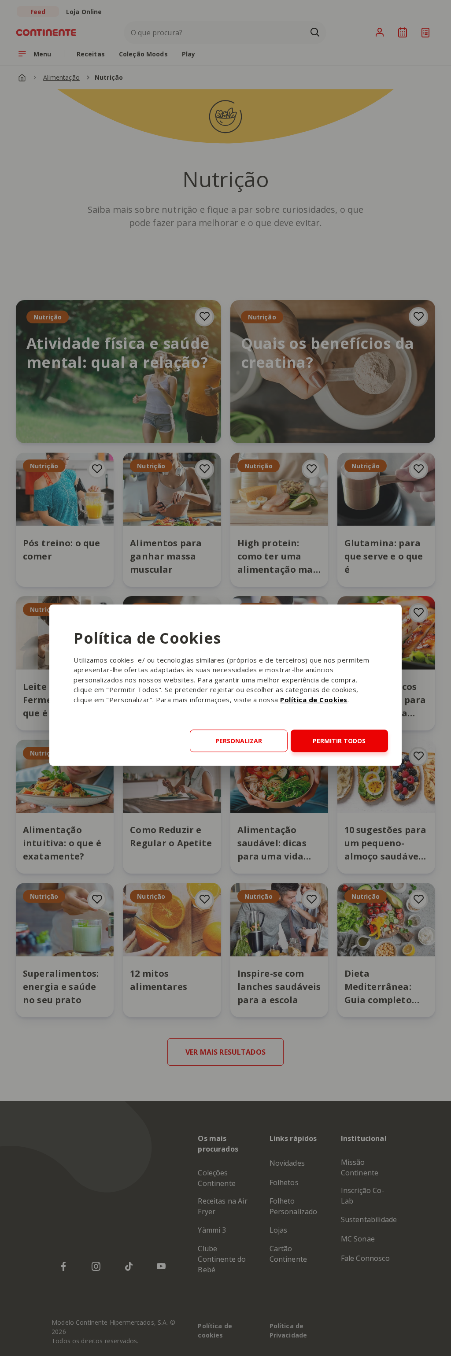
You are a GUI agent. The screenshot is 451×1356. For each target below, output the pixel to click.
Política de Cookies (313, 699)
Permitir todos (339, 741)
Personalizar (238, 741)
